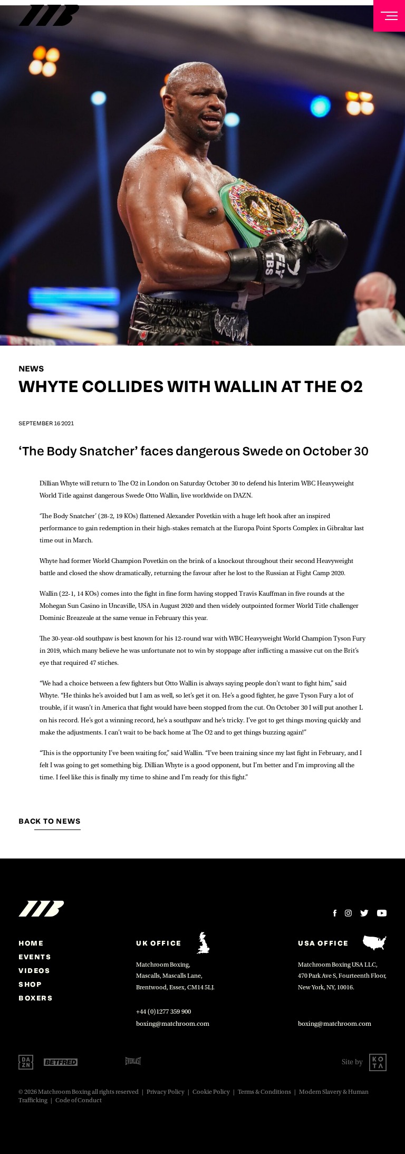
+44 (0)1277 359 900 (163, 1011)
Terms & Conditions (264, 1092)
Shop (30, 984)
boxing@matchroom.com (172, 1023)
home (30, 943)
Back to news (49, 821)
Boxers (35, 998)
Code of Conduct (78, 1100)
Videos (34, 970)
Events (35, 956)
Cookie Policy (211, 1092)
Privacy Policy (166, 1092)
